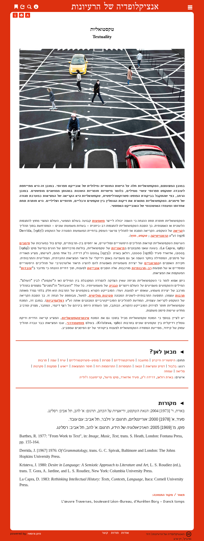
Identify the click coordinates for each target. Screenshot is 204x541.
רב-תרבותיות (142, 268)
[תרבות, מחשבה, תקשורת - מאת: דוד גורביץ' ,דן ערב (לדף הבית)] (114, 6)
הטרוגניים (151, 263)
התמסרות (125, 366)
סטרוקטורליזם (124, 360)
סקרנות (38, 366)
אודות (125, 532)
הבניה (113, 285)
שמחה (168, 371)
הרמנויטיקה (159, 235)
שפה (53, 360)
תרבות (180, 295)
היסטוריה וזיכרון (163, 360)
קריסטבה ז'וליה (90, 377)
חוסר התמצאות (82, 366)
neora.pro (34, 534)
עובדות (26, 268)
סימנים (24, 243)
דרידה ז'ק (148, 377)
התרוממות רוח (105, 366)
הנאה (138, 366)
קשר (105, 532)
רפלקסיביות (55, 300)
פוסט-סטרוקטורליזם (84, 360)
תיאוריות (118, 248)
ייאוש (64, 366)
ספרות (106, 360)
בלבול (172, 366)
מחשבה (143, 360)
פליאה (180, 371)
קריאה (178, 230)
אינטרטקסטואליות (75, 317)
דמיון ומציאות (155, 366)
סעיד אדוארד (130, 377)
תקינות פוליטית (101, 295)
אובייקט (93, 268)
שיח (63, 360)
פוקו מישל (111, 377)
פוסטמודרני (75, 322)
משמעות (98, 220)
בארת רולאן (165, 377)
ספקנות (52, 366)
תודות (115, 532)
